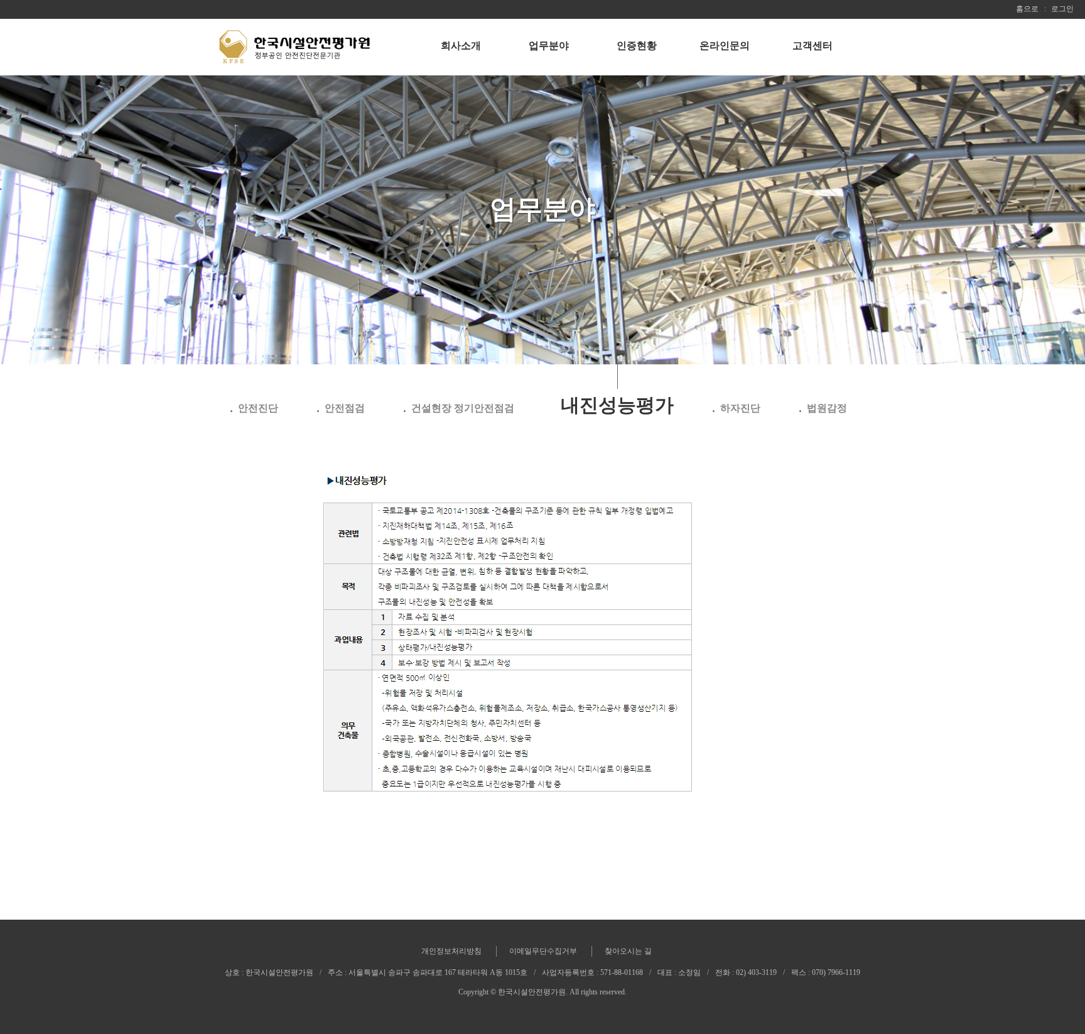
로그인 (1062, 8)
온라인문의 (724, 45)
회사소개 (461, 45)
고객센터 (812, 45)
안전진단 (258, 408)
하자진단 (740, 408)
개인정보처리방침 (451, 951)
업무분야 (549, 45)
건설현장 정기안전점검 (462, 408)
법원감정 (827, 408)
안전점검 (345, 408)
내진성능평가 (617, 405)
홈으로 (1027, 8)
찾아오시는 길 (628, 951)
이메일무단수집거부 (543, 951)
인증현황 (637, 45)
